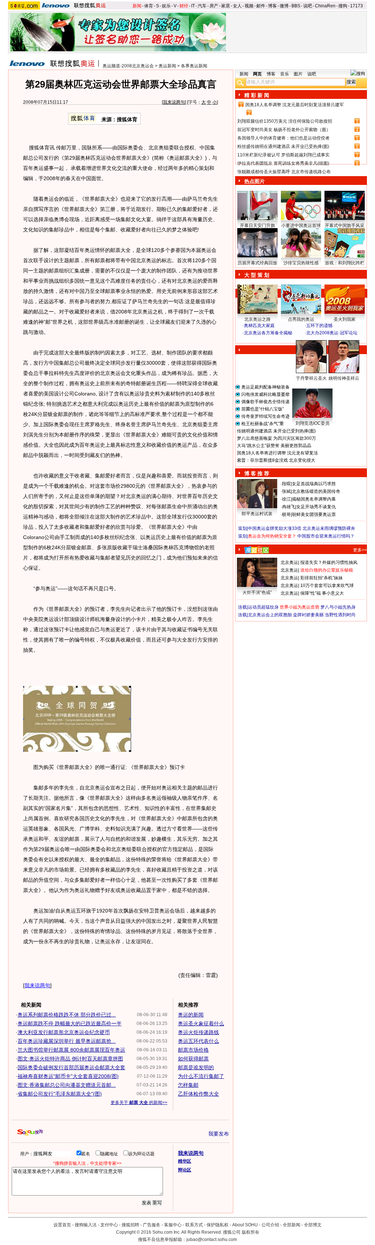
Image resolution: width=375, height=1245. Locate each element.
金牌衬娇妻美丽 (308, 614)
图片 (298, 74)
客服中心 (173, 1224)
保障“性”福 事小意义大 (322, 593)
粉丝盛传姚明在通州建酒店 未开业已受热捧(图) (283, 146)
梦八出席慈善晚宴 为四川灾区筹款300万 (276, 438)
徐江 (286, 499)
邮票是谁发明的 (196, 1067)
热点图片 (254, 181)
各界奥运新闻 (194, 65)
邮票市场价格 (193, 1050)
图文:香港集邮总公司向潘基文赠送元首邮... (67, 1085)
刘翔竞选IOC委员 (313, 423)
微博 (284, 5)
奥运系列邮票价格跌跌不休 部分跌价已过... (67, 1015)
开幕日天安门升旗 (257, 225)
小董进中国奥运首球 (301, 225)
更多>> (360, 550)
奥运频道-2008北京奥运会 (128, 65)
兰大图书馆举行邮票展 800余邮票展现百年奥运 (71, 1050)
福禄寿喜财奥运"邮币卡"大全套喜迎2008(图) (68, 1076)
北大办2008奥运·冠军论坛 (331, 332)
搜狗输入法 (86, 1224)
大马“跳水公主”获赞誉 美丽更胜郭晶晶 (274, 445)
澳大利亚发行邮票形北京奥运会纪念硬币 (64, 1032)
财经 (183, 5)
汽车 (202, 5)
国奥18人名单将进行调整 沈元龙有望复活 (277, 453)
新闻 (137, 5)
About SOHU (245, 1224)
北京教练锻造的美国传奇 (316, 491)
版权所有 (250, 1232)
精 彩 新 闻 (256, 95)
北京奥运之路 (257, 319)
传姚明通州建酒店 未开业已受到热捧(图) (276, 431)
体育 (148, 5)
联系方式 (194, 1224)
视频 (249, 5)
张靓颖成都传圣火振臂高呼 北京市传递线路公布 (284, 171)
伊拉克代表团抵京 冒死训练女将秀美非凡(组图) (283, 163)
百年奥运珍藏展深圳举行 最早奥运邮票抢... (67, 1041)
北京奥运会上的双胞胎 (270, 614)
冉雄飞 (288, 506)
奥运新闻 (167, 65)
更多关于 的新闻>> (139, 1102)
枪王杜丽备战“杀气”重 (262, 423)
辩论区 (184, 1169)
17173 (356, 5)
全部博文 (313, 1224)
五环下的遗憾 (319, 325)
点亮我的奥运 (301, 319)
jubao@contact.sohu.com (211, 1239)
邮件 (260, 5)
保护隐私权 (218, 1224)
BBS (296, 5)
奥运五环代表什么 (198, 1041)
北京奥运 (289, 562)
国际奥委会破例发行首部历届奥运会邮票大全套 (71, 1067)
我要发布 (218, 1134)
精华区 (184, 1161)
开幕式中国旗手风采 (344, 225)
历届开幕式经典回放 (257, 262)
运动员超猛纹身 (263, 607)
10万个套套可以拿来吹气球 (327, 585)
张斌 (286, 491)
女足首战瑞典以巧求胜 (314, 483)
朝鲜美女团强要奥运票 (314, 514)
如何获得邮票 (193, 1059)
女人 (237, 5)
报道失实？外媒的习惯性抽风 (328, 562)
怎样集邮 (188, 1085)
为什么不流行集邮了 (201, 1076)
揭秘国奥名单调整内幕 (314, 499)
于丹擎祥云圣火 (311, 378)
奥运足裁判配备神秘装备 (265, 387)
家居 (225, 5)
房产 (213, 5)
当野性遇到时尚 (340, 614)
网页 (257, 74)
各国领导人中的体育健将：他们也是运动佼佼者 (283, 138)
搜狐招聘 (130, 1224)
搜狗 (342, 5)
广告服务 (151, 1224)
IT (193, 5)
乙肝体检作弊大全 (198, 1094)
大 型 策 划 (256, 275)
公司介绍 (270, 1224)
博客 (272, 5)
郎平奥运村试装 (257, 513)
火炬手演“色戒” (257, 592)
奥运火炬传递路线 (198, 1032)
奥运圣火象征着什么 (201, 1023)
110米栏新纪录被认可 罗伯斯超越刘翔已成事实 (283, 154)
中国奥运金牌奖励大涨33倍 (274, 528)
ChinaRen (325, 5)
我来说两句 (174, 102)
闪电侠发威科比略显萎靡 (265, 394)
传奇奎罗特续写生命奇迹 (265, 416)
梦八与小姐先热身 (338, 607)
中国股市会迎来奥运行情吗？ (325, 536)
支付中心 (109, 1224)
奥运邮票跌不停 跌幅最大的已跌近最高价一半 (70, 1023)
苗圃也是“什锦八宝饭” (262, 409)
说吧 (307, 5)
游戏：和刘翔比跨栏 (344, 262)
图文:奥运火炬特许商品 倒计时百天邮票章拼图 (70, 1059)
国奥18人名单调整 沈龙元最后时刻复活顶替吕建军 (294, 104)
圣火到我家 (345, 319)
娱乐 (166, 5)
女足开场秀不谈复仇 (316, 506)
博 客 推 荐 (256, 473)
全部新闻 (291, 1224)
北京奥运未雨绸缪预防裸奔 (328, 528)
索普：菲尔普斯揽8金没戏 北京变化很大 (276, 460)
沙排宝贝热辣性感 (301, 262)
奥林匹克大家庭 (259, 325)
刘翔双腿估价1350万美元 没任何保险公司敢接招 (284, 121)
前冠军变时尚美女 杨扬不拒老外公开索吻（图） (284, 129)
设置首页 (62, 1224)
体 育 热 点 (304, 385)
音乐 (284, 74)
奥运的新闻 (191, 1015)
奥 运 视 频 (257, 340)
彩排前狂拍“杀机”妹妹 (321, 577)
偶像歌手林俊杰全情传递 (265, 401)
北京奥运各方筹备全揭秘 (268, 332)
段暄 (286, 483)
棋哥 (286, 514)
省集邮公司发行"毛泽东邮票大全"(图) (60, 1094)
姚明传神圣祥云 (343, 378)
